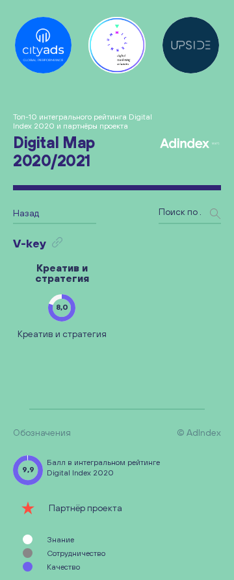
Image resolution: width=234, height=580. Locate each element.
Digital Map (54, 151)
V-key (29, 243)
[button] (61, 308)
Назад (26, 213)
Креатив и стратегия (62, 273)
